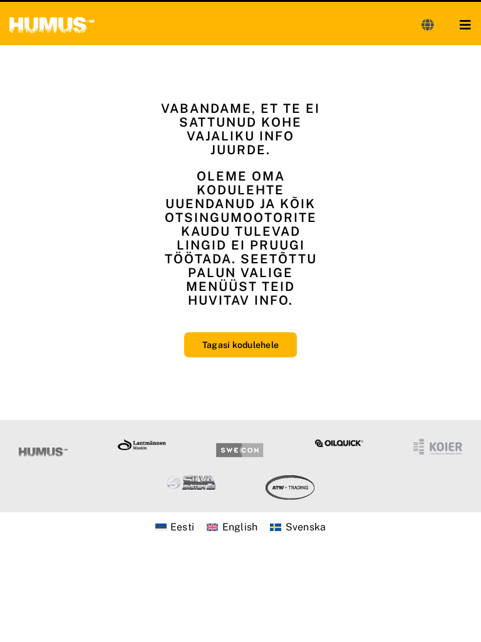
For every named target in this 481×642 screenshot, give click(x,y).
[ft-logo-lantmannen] (142, 444)
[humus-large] (52, 22)
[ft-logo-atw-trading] (290, 480)
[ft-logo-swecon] (240, 444)
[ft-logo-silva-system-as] (191, 480)
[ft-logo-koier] (437, 444)
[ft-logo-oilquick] (339, 444)
